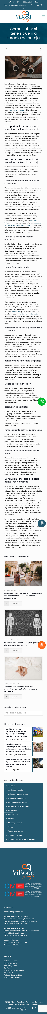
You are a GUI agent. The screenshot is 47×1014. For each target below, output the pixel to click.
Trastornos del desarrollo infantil (21, 839)
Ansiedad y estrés (15, 790)
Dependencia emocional (18, 806)
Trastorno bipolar (15, 835)
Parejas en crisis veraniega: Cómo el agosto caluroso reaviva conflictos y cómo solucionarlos (23, 595)
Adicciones (12, 786)
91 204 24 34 (17, 2)
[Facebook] (31, 5)
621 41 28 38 (12, 935)
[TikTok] (23, 7)
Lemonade (15, 311)
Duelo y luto (13, 814)
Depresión (12, 810)
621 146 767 (11, 923)
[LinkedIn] (37, 5)
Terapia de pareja (15, 831)
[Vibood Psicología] (23, 16)
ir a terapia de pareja (17, 110)
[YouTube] (34, 5)
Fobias (11, 819)
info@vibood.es (31, 2)
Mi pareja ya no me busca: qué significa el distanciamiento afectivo (22, 644)
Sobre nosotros (10, 961)
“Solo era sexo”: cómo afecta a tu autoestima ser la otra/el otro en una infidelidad (20, 689)
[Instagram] (41, 5)
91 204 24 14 (22, 935)
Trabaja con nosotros (17, 5)
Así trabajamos (10, 965)
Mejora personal (15, 823)
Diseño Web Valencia (29, 1004)
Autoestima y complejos (18, 794)
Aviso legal (8, 972)
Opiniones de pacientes (14, 970)
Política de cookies (12, 977)
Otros (10, 827)
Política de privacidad (13, 975)
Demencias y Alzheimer (18, 802)
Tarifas (7, 968)
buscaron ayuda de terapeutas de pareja (23, 224)
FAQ (5, 5)
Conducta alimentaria (17, 798)
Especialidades (10, 963)
